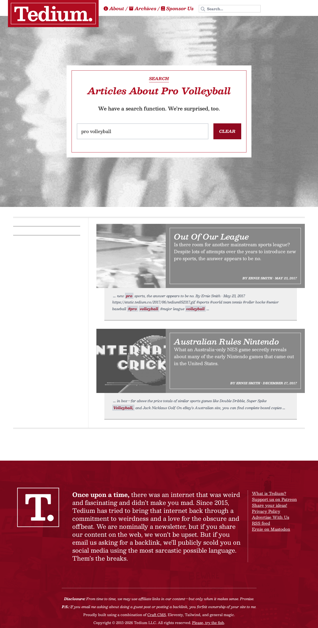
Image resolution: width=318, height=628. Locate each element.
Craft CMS (156, 615)
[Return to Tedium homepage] (53, 13)
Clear (227, 131)
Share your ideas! (269, 505)
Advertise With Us (270, 517)
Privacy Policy (266, 511)
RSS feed (261, 523)
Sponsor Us (180, 8)
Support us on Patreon (274, 499)
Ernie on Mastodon (271, 529)
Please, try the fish (208, 623)
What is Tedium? (269, 493)
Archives (145, 8)
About (116, 8)
